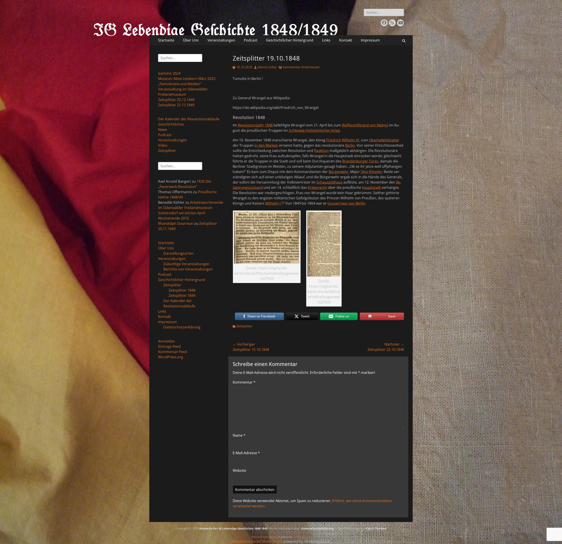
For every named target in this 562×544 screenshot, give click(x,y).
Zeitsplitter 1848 (182, 290)
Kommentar (244, 382)
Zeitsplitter (244, 326)
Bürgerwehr (338, 171)
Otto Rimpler (371, 171)
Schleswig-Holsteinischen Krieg (314, 130)
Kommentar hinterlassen (301, 67)
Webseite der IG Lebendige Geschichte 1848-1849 (233, 528)
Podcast (250, 40)
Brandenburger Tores (360, 161)
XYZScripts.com (302, 537)
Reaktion (321, 150)
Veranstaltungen (221, 40)
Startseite (166, 40)
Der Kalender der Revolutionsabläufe (188, 119)
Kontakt (345, 40)
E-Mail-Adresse (246, 452)
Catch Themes (376, 528)
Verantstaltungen (172, 140)
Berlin (350, 145)
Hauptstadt (371, 187)
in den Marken (266, 145)
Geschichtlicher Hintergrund (289, 40)
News (162, 129)
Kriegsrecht (317, 187)
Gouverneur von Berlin (346, 203)
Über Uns (191, 40)
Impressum (370, 40)
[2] (283, 202)
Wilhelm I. (273, 203)
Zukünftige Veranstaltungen (186, 263)
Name (239, 435)
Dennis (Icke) (267, 67)
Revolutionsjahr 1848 (255, 125)
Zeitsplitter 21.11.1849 (176, 105)
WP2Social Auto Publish (264, 537)
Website (239, 470)
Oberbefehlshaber (384, 140)
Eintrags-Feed (169, 346)
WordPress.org (170, 357)
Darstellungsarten (178, 253)
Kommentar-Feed (172, 351)
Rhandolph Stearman (175, 223)
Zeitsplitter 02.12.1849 (176, 99)
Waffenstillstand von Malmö (365, 125)
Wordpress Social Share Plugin (257, 541)
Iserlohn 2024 (169, 73)
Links (326, 40)
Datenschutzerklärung (181, 327)
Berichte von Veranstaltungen (188, 269)
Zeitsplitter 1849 (182, 295)
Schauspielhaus (329, 182)
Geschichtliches (171, 124)
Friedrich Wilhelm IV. (343, 140)
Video (163, 145)
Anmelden (166, 341)
